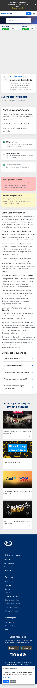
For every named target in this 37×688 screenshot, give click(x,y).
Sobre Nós (7, 559)
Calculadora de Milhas (12, 600)
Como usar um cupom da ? (12, 359)
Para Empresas (9, 563)
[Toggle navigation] (34, 14)
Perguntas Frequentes (12, 626)
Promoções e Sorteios (12, 607)
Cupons (7, 589)
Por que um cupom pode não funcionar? (17, 372)
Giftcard (7, 593)
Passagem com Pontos (12, 596)
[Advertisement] (18, 54)
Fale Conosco (9, 622)
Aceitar (6, 682)
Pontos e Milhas (10, 582)
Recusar (13, 682)
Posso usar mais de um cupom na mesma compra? (15, 387)
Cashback (8, 585)
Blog (6, 630)
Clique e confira (18, 8)
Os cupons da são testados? (13, 365)
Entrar (29, 13)
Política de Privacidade (11, 567)
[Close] (34, 668)
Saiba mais (6, 677)
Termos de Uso (9, 570)
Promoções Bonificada (12, 611)
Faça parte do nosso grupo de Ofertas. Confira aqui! (18, 4)
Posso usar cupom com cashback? (15, 379)
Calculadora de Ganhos (12, 604)
